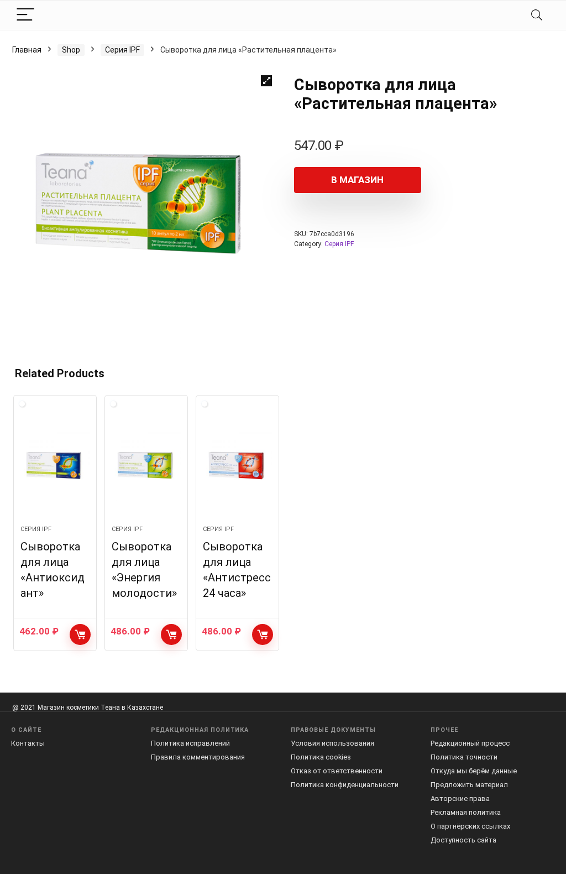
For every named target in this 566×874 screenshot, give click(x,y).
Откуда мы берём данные (474, 771)
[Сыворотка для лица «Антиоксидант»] (55, 466)
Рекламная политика (466, 812)
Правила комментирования (198, 757)
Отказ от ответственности (336, 771)
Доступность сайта (463, 840)
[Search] (536, 15)
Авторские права (460, 798)
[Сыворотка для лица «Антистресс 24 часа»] (237, 466)
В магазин (357, 179)
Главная (26, 49)
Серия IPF (122, 49)
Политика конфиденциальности (345, 785)
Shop (71, 49)
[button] (266, 80)
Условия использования (332, 743)
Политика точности (464, 757)
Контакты (28, 743)
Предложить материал (469, 785)
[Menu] (25, 15)
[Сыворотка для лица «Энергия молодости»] (146, 466)
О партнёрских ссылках (470, 826)
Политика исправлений (190, 743)
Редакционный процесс (470, 743)
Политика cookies (321, 757)
